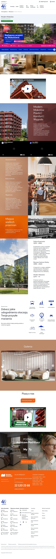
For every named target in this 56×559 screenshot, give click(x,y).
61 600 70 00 (15, 522)
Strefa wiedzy (45, 510)
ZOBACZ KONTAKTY (19, 489)
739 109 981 (5, 530)
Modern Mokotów (5, 49)
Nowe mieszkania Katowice (34, 532)
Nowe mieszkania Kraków (34, 536)
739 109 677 (5, 522)
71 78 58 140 (14, 530)
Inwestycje (12, 6)
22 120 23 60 (14, 526)
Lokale (17, 6)
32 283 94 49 (14, 511)
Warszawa (11, 11)
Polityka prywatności (12, 544)
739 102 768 (5, 511)
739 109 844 (5, 526)
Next (54, 64)
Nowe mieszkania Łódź (34, 521)
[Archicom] (4, 6)
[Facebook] (20, 522)
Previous (2, 64)
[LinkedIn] (26, 522)
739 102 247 (5, 515)
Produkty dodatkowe (52, 49)
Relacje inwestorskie (32, 6)
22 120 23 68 (22, 485)
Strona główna (4, 11)
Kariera (43, 515)
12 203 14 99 (14, 515)
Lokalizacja (25, 49)
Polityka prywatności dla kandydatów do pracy (27, 544)
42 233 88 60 (14, 519)
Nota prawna (3, 544)
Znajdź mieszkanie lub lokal (34, 514)
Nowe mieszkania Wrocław (34, 529)
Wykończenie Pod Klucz (34, 49)
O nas (37, 6)
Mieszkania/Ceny (13, 49)
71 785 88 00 (24, 510)
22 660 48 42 (32, 53)
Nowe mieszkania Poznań (34, 525)
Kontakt (20, 49)
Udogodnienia (43, 49)
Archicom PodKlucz (22, 6)
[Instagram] (23, 522)
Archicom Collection (42, 6)
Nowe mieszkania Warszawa (34, 518)
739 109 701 (5, 519)
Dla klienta (27, 6)
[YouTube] (20, 525)
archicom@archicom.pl (25, 512)
